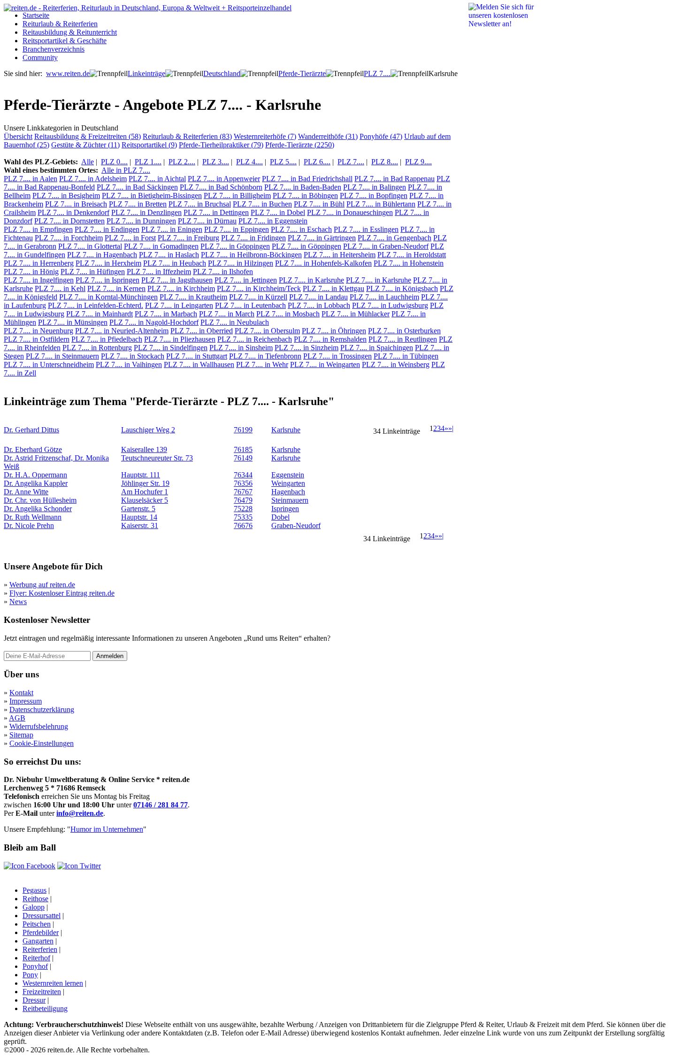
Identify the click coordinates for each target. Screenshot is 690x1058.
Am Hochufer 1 (144, 492)
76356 (243, 483)
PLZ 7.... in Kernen (116, 288)
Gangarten (38, 941)
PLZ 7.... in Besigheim (66, 195)
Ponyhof (35, 966)
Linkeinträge (146, 73)
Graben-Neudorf (296, 525)
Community (40, 57)
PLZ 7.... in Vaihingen (129, 364)
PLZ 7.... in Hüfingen (93, 272)
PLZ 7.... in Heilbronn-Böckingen (251, 255)
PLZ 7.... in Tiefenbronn (265, 356)
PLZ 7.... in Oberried (201, 331)
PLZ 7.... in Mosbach (288, 314)
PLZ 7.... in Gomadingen (161, 246)
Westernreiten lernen (53, 983)
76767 (243, 492)
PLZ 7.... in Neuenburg (38, 331)
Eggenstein (287, 475)
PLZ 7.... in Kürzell (258, 297)
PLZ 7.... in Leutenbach (250, 305)
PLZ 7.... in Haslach (169, 255)
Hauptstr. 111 (140, 475)
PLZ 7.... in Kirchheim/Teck (259, 288)
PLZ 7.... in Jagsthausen (177, 280)
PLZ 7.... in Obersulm (267, 331)
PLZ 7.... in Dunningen (141, 221)
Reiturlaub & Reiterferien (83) (187, 136)
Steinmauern (289, 500)
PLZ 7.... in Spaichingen (376, 348)
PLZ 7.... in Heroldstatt (411, 255)
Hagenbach (288, 492)
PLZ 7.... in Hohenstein (409, 263)
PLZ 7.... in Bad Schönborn (221, 187)
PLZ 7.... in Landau (318, 297)
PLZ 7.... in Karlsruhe (311, 280)
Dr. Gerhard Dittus (31, 430)
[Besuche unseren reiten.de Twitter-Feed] (79, 866)
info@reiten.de (79, 813)
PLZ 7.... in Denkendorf (73, 212)
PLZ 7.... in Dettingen (216, 212)
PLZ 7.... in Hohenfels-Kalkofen (323, 263)
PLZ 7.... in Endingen (107, 229)
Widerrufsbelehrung (38, 726)
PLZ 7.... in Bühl (319, 204)
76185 (243, 449)
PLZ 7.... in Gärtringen (322, 238)
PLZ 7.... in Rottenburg (97, 348)
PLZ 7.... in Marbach (166, 314)
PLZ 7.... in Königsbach (402, 288)
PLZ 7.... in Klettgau (333, 288)
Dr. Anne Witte (26, 492)
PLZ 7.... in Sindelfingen (170, 348)
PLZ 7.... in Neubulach (234, 322)
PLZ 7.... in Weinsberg (395, 364)
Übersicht (18, 136)
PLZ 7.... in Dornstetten (69, 221)
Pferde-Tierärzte (302, 73)
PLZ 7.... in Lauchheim (384, 297)
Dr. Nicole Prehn (29, 525)
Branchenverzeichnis (53, 49)
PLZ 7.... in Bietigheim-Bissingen (152, 195)
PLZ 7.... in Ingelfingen (39, 280)
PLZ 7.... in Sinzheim (306, 348)
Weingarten (288, 483)
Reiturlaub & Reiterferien (60, 24)
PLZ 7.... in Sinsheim (241, 348)
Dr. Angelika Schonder (38, 509)
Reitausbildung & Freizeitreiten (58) (87, 136)
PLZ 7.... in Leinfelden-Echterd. (95, 305)
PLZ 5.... (283, 162)
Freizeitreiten (42, 992)
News (18, 602)
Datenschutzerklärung (41, 709)
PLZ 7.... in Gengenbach (394, 238)
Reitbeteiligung (45, 1008)
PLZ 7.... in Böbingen (305, 195)
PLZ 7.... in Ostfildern (36, 339)
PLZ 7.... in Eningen (171, 229)
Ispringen (285, 509)
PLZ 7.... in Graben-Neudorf (386, 246)
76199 (243, 430)
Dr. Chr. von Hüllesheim (40, 500)
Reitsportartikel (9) (149, 145)
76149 (243, 458)
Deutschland (221, 73)
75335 (243, 517)
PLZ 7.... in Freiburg (188, 238)
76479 (243, 500)
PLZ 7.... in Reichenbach (254, 339)
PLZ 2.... (182, 162)
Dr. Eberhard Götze (33, 449)
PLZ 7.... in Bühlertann (380, 204)
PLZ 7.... (377, 73)
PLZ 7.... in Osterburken (404, 331)
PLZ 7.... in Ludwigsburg (390, 305)
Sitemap (21, 735)
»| (450, 428)
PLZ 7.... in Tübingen (406, 356)
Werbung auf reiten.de (42, 585)
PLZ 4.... (249, 162)
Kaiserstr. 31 (139, 525)
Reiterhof (36, 958)
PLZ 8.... (384, 162)
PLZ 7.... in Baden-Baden (302, 187)
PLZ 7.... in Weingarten (325, 364)
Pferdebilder (41, 932)
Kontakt (21, 693)
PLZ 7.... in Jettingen (246, 280)
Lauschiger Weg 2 (148, 430)
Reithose (35, 899)
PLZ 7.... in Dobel (278, 212)
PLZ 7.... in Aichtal (157, 179)
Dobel (280, 517)
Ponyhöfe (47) (381, 136)
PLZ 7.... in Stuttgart (196, 356)
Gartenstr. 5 (138, 509)
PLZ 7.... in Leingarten (179, 305)
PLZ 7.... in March (226, 314)
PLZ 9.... (418, 162)
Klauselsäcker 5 (144, 500)
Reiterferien (40, 949)
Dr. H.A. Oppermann (35, 475)
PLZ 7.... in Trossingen (337, 356)
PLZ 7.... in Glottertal (90, 246)
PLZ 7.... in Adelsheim (93, 179)
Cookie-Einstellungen (41, 743)
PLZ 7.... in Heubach (174, 263)
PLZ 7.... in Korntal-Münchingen (108, 297)
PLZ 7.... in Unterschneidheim (49, 364)
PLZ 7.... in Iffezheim (159, 272)
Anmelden (109, 655)
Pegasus (34, 890)
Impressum (25, 701)
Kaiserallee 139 (144, 449)
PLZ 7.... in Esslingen (366, 229)
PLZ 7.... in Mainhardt (99, 314)
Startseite (36, 15)
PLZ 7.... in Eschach (301, 229)
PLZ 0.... (114, 162)
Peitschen (37, 924)
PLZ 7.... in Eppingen (236, 229)
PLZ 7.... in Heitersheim (340, 255)
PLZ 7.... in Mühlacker (356, 314)
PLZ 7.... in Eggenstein (272, 221)
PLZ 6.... (317, 162)
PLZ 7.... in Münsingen (72, 322)
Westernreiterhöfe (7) (265, 136)
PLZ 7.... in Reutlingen (402, 339)
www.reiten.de (68, 73)
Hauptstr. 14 (139, 517)
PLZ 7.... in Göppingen (235, 246)
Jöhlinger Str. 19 (145, 483)
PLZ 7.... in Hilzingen (240, 263)
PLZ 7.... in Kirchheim (181, 288)
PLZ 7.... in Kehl (60, 288)
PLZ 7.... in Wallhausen (199, 364)
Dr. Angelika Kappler (36, 483)
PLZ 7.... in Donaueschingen (350, 212)
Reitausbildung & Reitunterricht (70, 32)
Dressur (34, 1000)
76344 (243, 475)
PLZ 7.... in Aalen (30, 179)
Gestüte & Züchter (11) (85, 145)
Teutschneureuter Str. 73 (157, 458)
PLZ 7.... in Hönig (31, 272)
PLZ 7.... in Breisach (76, 204)
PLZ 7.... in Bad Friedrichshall (307, 179)
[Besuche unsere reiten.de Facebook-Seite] (29, 866)
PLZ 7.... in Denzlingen (146, 212)
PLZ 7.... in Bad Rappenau (394, 179)
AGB (17, 718)
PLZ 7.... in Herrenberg (39, 263)
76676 (243, 525)
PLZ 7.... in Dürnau (207, 221)
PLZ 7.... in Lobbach (319, 305)
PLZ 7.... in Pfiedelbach (106, 339)
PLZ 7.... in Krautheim (193, 297)
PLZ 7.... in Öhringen (334, 331)
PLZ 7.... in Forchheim (69, 238)
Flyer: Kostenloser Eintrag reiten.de (62, 593)
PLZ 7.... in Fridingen (253, 238)
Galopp (34, 907)
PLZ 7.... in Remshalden (330, 339)
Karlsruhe (285, 430)
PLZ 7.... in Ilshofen (223, 272)
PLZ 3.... (215, 162)
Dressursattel (42, 916)
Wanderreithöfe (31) (328, 136)
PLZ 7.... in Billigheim (237, 195)
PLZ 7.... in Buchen (262, 204)
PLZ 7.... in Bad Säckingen (137, 187)
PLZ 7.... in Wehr (262, 364)
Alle (87, 162)
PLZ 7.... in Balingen (374, 187)
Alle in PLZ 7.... (125, 170)
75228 (243, 509)
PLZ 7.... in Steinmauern (62, 356)
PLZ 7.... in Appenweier (224, 179)
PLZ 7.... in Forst (130, 238)
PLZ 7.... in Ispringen (107, 280)
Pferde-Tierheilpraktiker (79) (221, 145)
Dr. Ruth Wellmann (32, 517)
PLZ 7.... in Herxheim (108, 263)
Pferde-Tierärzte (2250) (299, 145)
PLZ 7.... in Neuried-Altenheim (122, 331)
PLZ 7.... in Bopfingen (373, 195)
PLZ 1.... (148, 162)
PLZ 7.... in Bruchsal (200, 204)
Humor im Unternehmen (106, 829)
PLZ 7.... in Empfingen (38, 229)
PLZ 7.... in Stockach (132, 356)
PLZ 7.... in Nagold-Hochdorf (154, 322)
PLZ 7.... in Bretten (138, 204)
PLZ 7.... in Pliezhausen (179, 339)
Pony (30, 975)
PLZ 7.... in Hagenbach (102, 255)
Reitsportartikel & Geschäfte (65, 41)
